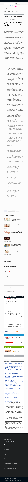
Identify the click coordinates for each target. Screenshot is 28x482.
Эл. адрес (7, 276)
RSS (4, 441)
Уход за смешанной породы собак (14, 324)
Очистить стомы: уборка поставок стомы (12, 12)
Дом (5, 1)
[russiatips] (14, 6)
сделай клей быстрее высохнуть (11, 402)
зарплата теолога (18, 408)
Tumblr (13, 441)
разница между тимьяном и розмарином (13, 412)
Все (22, 296)
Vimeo (11, 441)
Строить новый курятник (13, 303)
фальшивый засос (13, 426)
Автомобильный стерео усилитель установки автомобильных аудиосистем (14, 321)
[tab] (7, 298)
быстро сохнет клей (9, 424)
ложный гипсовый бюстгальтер (11, 419)
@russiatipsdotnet (9, 337)
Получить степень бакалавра (13, 301)
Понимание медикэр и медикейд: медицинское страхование (16, 219)
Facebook (8, 441)
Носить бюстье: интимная (17, 349)
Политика (6, 451)
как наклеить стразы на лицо (15, 422)
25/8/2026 (6, 254)
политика (9, 1)
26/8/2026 (6, 241)
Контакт (19, 1)
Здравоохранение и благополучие (13, 11)
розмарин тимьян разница (15, 407)
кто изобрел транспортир (10, 413)
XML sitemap (6, 449)
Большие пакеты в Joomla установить (15, 305)
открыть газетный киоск (10, 409)
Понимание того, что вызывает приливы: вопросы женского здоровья (17, 238)
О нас (5, 454)
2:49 (6, 228)
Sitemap (14, 1)
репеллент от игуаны (9, 408)
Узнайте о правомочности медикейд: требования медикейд (17, 251)
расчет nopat (17, 411)
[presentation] (7, 298)
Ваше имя (7, 271)
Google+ (10, 441)
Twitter (6, 441)
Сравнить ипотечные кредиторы (14, 326)
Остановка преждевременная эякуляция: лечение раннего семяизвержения (17, 225)
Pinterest (15, 441)
